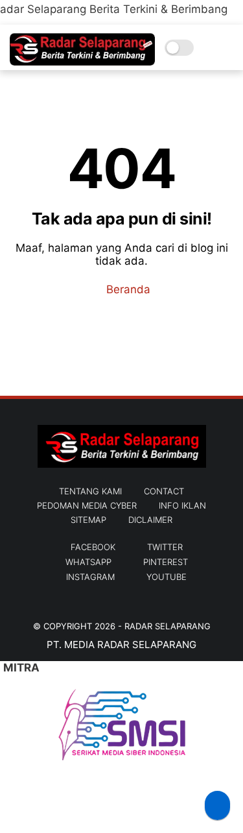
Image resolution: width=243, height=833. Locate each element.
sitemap (88, 519)
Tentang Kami (90, 491)
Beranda (126, 289)
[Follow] (217, 805)
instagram (90, 577)
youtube (166, 577)
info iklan (182, 505)
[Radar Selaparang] (82, 61)
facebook (93, 547)
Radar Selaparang (167, 626)
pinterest (165, 562)
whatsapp (88, 562)
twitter (165, 547)
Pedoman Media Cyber (87, 505)
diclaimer (150, 519)
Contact (164, 491)
